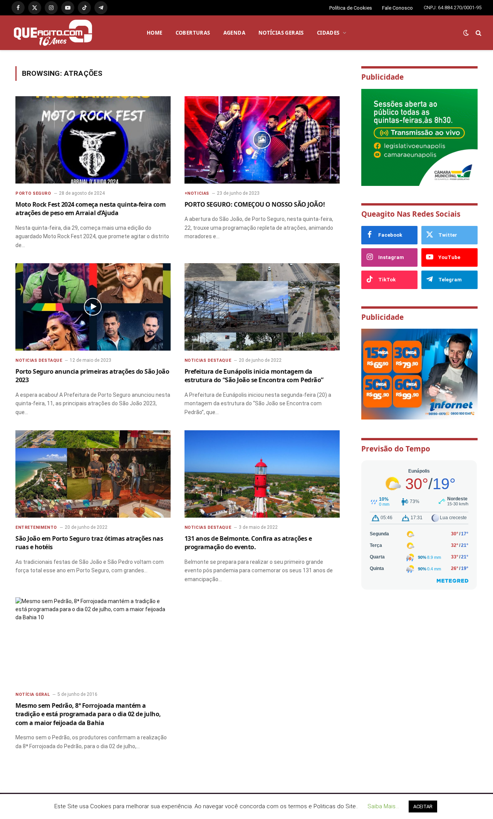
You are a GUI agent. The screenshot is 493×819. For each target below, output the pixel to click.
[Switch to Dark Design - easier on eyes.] (466, 33)
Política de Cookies (350, 8)
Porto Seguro (33, 193)
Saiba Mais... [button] (383, 806)
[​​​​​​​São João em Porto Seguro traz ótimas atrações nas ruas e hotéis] (93, 474)
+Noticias (196, 193)
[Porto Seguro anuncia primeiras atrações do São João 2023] (93, 307)
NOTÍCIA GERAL (32, 694)
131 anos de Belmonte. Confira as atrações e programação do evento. (248, 542)
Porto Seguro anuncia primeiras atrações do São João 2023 (92, 375)
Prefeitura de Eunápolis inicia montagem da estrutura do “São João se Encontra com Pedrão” (254, 375)
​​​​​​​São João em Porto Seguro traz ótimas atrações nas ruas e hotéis (89, 542)
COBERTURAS (193, 32)
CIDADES (328, 32)
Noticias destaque (38, 360)
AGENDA (234, 32)
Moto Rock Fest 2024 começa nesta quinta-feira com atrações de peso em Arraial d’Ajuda (90, 208)
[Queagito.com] (53, 32)
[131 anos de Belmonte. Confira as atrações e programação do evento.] (262, 474)
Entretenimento (36, 527)
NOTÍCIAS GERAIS (281, 32)
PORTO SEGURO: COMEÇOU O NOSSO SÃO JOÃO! (254, 204)
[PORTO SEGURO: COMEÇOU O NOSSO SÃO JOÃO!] (262, 140)
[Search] (477, 33)
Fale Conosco (397, 8)
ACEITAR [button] (423, 806)
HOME (155, 32)
